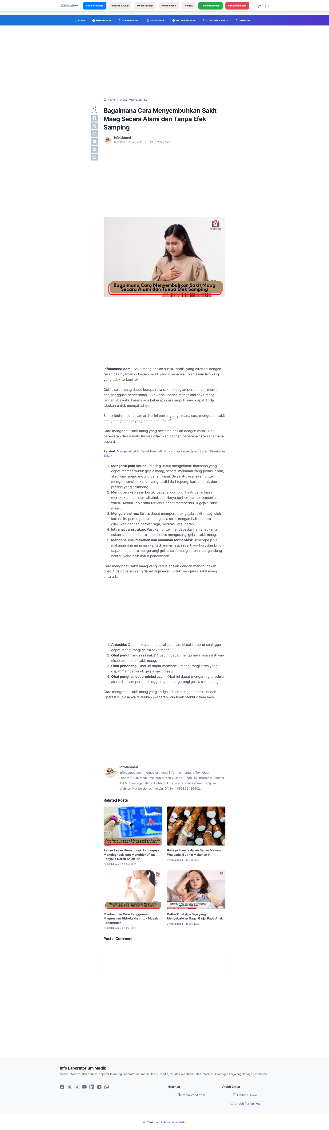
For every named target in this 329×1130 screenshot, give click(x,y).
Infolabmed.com (193, 1095)
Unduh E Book (247, 1095)
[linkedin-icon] (91, 1087)
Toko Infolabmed (210, 5)
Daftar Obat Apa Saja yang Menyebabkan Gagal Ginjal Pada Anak (195, 916)
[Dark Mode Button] (258, 5)
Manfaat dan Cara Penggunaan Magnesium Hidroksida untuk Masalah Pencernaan (132, 918)
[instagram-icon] (77, 1087)
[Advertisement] (164, 63)
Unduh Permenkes (246, 1103)
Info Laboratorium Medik (171, 1122)
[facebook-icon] (62, 1087)
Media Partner (145, 5)
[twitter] (94, 125)
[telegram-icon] (99, 1087)
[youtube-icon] (84, 1087)
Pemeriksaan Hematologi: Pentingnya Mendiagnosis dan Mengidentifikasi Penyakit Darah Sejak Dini (131, 854)
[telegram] (94, 141)
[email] (94, 157)
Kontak (189, 5)
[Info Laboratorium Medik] (69, 6)
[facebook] (94, 118)
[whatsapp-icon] (106, 1087)
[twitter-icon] (69, 1087)
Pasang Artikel (120, 5)
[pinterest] (94, 149)
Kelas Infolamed (95, 5)
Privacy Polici (168, 5)
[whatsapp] (94, 133)
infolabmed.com (237, 5)
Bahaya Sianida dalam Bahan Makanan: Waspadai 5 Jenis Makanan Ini (195, 852)
